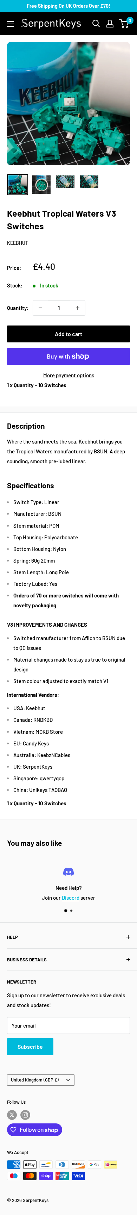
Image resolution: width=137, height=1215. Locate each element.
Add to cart (68, 333)
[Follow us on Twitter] (12, 1115)
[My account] (109, 23)
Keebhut (17, 243)
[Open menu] (10, 24)
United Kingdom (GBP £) (35, 1080)
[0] (124, 23)
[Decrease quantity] (40, 307)
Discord (70, 897)
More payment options (68, 375)
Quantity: (17, 308)
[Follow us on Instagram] (25, 1115)
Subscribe (30, 1046)
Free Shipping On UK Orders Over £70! (68, 6)
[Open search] (96, 23)
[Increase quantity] (77, 307)
